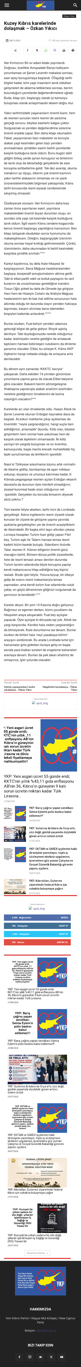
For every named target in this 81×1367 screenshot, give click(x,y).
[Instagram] (30, 1357)
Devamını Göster (36, 1253)
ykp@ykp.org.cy (46, 1330)
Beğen (64, 917)
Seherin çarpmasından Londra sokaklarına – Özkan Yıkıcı (19, 688)
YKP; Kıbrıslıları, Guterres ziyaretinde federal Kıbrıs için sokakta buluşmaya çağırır (48, 884)
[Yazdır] (64, 50)
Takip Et (63, 925)
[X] (36, 50)
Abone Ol (62, 942)
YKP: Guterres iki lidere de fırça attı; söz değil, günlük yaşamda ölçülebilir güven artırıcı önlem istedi (52, 832)
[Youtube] (62, 1357)
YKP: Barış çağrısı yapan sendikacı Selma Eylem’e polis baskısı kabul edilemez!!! (51, 811)
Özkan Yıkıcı (69, 16)
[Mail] (40, 1357)
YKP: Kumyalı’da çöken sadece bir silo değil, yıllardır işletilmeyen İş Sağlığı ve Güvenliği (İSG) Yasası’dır (35, 1238)
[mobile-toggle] (6, 5)
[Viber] (55, 50)
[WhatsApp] (46, 50)
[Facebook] (27, 50)
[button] (75, 5)
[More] (73, 50)
